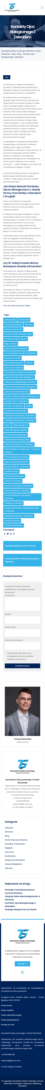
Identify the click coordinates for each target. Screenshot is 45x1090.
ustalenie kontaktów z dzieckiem (18, 516)
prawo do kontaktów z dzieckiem (18, 444)
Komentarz (10, 595)
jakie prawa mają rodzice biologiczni (20, 387)
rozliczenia (10, 856)
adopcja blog (10, 319)
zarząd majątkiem (13, 864)
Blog (6, 77)
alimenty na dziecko (13, 329)
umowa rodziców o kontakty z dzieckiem (17, 497)
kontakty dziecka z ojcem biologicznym (21, 396)
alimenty (29, 324)
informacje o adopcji (13, 367)
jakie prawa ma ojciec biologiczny (19, 377)
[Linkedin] (22, 972)
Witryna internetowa (14, 640)
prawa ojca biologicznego (15, 435)
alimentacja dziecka (13, 324)
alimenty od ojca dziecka (15, 339)
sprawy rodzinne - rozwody (16, 466)
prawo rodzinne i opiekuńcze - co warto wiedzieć (22, 450)
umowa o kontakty (12, 481)
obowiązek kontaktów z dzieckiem (19, 415)
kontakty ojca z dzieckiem (15, 401)
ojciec (7, 425)
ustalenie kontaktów (13, 503)
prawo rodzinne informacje (16, 457)
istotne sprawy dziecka (16, 839)
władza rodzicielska (15, 860)
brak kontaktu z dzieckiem (15, 348)
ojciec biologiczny (20, 425)
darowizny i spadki (12, 358)
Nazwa (8, 614)
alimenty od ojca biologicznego (18, 334)
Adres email (10, 627)
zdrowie (9, 868)
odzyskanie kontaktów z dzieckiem (19, 420)
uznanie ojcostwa (12, 520)
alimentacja (24, 319)
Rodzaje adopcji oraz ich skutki (20, 909)
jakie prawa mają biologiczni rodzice (20, 382)
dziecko (29, 363)
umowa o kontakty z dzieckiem (18, 486)
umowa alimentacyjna (14, 476)
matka (28, 406)
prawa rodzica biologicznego (16, 439)
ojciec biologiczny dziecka (15, 430)
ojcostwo (9, 852)
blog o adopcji (10, 343)
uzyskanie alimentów (13, 525)
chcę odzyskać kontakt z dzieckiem (20, 353)
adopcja (9, 827)
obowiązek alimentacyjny (15, 411)
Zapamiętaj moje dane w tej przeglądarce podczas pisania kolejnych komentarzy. (20, 656)
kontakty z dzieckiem (13, 406)
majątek (8, 848)
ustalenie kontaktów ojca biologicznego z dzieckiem (21, 509)
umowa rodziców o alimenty (16, 490)
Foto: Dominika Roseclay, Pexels (16, 305)
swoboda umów (11, 471)
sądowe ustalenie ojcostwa (16, 462)
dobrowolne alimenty (13, 363)
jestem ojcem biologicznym (16, 391)
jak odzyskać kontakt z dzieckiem (19, 372)
